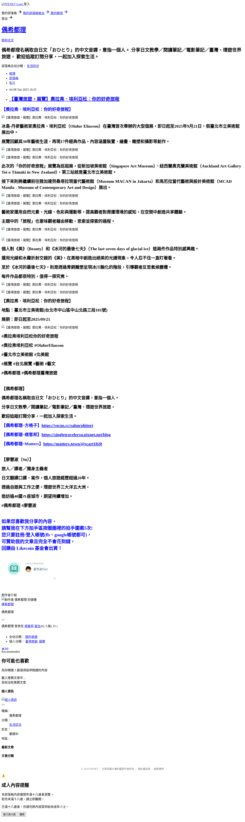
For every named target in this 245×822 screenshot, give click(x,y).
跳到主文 (8, 40)
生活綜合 (33, 66)
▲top (5, 648)
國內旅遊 (31, 636)
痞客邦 (29, 626)
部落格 (13, 78)
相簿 (12, 73)
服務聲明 (159, 768)
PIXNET (94, 768)
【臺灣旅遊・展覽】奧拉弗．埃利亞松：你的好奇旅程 (64, 99)
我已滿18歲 (9, 814)
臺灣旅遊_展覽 (35, 641)
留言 (37, 626)
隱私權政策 (144, 768)
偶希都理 (14, 29)
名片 (12, 82)
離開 (22, 814)
